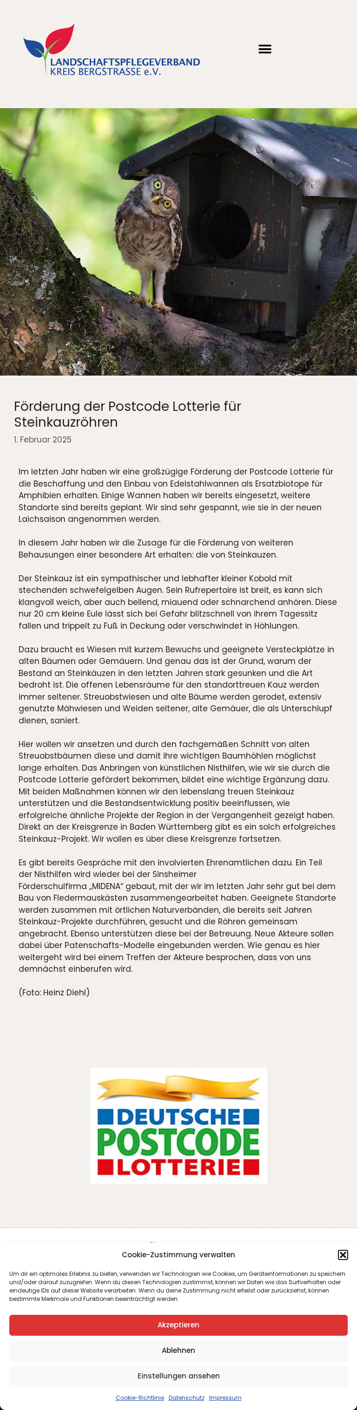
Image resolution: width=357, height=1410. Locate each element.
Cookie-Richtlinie (140, 1398)
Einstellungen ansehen (179, 1376)
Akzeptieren (178, 1325)
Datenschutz (187, 1398)
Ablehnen (178, 1350)
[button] (343, 1255)
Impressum (225, 1398)
